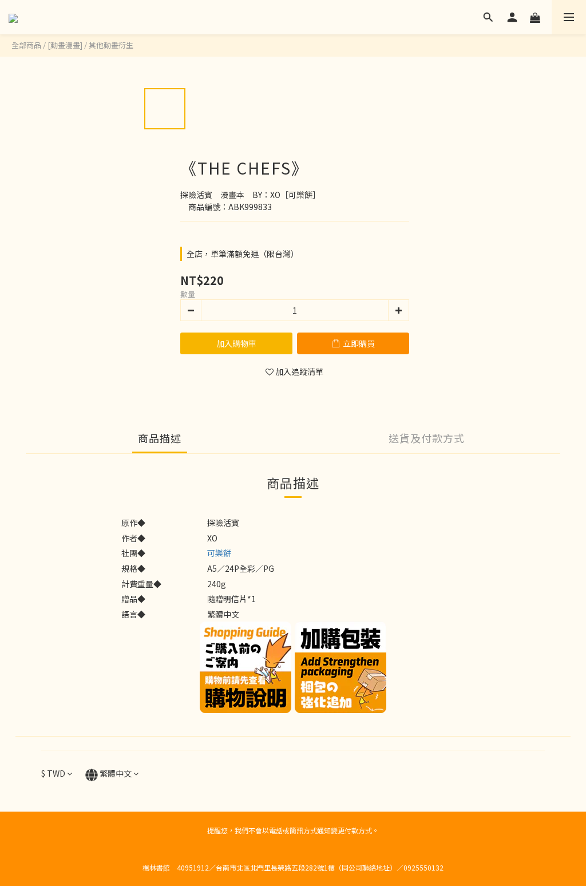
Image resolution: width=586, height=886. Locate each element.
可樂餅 (219, 553)
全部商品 (26, 44)
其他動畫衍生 (111, 44)
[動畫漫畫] (64, 44)
